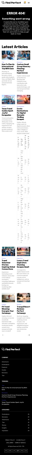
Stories (4, 258)
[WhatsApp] (26, 450)
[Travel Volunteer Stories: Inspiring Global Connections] (8, 251)
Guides (4, 106)
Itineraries (19, 62)
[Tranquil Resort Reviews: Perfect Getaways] (23, 297)
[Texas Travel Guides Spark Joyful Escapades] (8, 99)
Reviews (19, 304)
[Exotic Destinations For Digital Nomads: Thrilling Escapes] (23, 99)
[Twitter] (22, 450)
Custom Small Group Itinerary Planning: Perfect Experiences (23, 69)
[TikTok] (14, 450)
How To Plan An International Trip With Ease (8, 67)
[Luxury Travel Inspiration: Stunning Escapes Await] (23, 251)
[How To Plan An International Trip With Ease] (8, 55)
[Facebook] (6, 450)
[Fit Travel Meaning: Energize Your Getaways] (8, 297)
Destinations (20, 106)
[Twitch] (18, 450)
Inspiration (20, 258)
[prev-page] (3, 335)
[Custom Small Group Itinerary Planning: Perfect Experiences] (23, 55)
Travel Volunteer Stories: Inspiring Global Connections (8, 265)
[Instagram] (10, 450)
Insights (4, 304)
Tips (3, 62)
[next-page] (28, 335)
